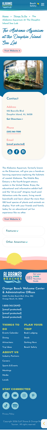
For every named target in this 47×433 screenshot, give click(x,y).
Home (5, 17)
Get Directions (14, 119)
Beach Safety (30, 347)
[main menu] (42, 4)
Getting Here (30, 342)
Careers (6, 361)
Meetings (6, 370)
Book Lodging (30, 333)
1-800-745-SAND (11, 306)
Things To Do (20, 17)
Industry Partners (10, 356)
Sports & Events (10, 366)
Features (11, 231)
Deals (26, 338)
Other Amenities (15, 242)
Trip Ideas (7, 347)
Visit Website (11, 51)
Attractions (7, 342)
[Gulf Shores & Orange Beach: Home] (7, 5)
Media (5, 375)
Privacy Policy (8, 414)
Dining (5, 338)
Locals (5, 380)
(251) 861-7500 (14, 132)
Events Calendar (10, 333)
